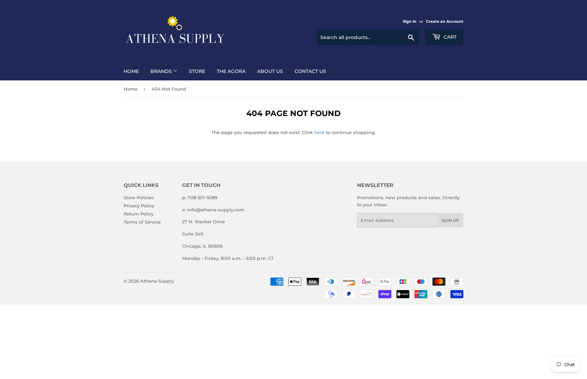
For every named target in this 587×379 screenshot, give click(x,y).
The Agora (231, 71)
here (319, 132)
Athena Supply (157, 281)
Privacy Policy (139, 205)
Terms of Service (142, 222)
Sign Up (450, 220)
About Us (270, 71)
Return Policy (139, 213)
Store (197, 71)
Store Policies (139, 197)
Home (131, 71)
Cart (449, 37)
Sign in (409, 21)
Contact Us (310, 71)
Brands (161, 71)
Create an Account (444, 21)
